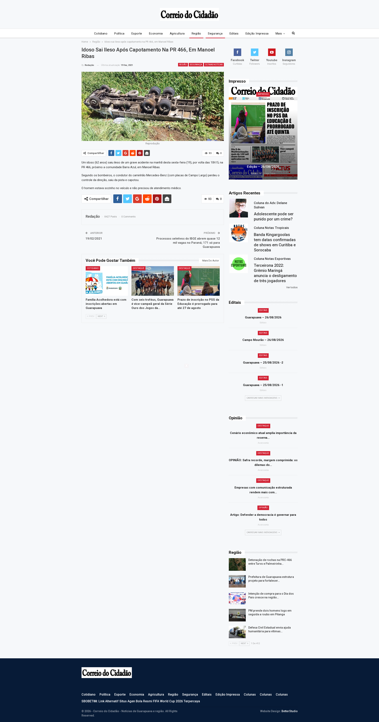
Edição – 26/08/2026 (263, 167)
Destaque (138, 268)
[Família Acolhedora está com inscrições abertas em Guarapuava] (107, 281)
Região (196, 33)
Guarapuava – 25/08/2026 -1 (263, 385)
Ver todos (291, 287)
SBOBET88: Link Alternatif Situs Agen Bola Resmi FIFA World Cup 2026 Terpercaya (141, 701)
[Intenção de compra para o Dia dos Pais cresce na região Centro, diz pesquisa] (237, 598)
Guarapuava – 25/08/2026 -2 (263, 362)
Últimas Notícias (214, 64)
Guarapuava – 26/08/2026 (263, 317)
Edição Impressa (257, 33)
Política (119, 33)
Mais (279, 33)
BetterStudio (289, 711)
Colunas (250, 694)
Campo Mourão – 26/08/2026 (263, 340)
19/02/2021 (93, 238)
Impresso (263, 94)
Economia (156, 33)
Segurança (215, 33)
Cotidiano (100, 33)
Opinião (263, 507)
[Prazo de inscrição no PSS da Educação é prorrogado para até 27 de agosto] (198, 281)
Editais (234, 33)
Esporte (136, 33)
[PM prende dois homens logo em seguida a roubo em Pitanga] (237, 615)
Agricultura (177, 33)
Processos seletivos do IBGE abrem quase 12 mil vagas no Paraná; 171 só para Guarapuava (188, 243)
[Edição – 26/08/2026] (263, 133)
